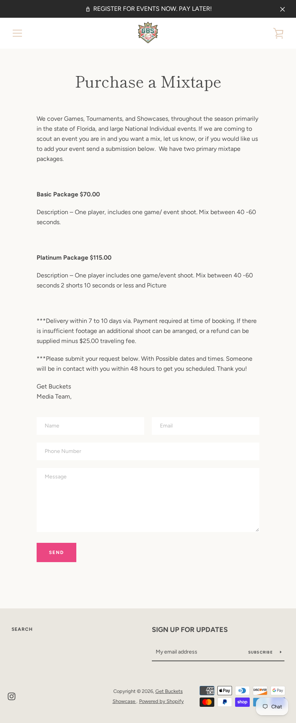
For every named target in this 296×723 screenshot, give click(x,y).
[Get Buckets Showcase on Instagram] (11, 695)
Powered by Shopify (161, 701)
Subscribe (261, 652)
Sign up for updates (190, 629)
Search (22, 629)
